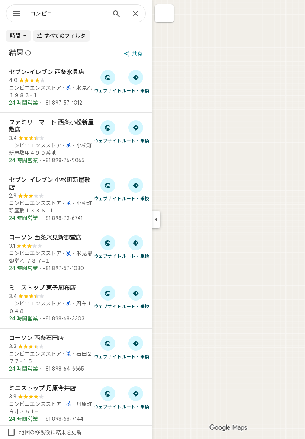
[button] (161, 13)
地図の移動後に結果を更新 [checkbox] (44, 432)
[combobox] (68, 13)
